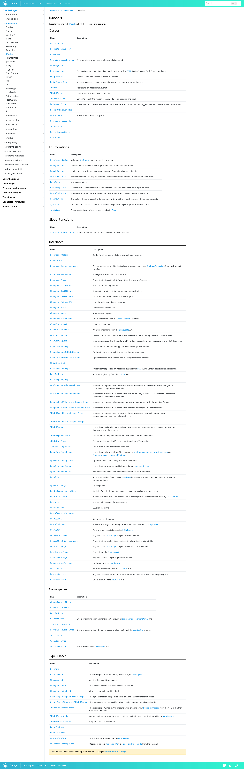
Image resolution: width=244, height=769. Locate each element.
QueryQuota (56, 519)
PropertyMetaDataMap (61, 110)
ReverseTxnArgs (58, 546)
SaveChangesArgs (58, 557)
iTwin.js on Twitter (224, 765)
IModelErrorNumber (60, 716)
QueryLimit (56, 502)
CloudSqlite (124, 329)
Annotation (11, 107)
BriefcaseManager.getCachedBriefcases (151, 452)
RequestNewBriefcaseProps (64, 541)
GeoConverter (174, 496)
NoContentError (58, 104)
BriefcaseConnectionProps (64, 266)
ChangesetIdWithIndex (61, 296)
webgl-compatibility (13, 169)
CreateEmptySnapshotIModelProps (67, 697)
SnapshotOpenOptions (61, 563)
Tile (7, 80)
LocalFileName (57, 733)
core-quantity (10, 142)
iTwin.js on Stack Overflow (230, 765)
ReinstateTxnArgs (59, 535)
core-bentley (10, 115)
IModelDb (126, 477)
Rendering (11, 46)
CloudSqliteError (59, 330)
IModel (53, 88)
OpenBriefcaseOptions (61, 460)
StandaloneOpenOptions (62, 744)
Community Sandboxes (53, 3)
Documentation (29, 3)
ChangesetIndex (58, 685)
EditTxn (122, 374)
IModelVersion (57, 99)
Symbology (11, 50)
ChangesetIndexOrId (60, 691)
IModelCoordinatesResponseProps (67, 421)
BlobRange (55, 669)
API (40, 3)
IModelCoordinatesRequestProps (66, 413)
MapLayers (11, 103)
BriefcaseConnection (156, 266)
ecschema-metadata (14, 155)
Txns (114, 210)
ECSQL (9, 65)
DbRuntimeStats (58, 363)
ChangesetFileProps (60, 285)
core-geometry (11, 120)
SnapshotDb (114, 563)
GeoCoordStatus (58, 176)
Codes (9, 31)
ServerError (56, 126)
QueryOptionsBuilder (61, 121)
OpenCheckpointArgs (60, 471)
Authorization (12, 96)
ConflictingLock (58, 335)
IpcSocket (10, 61)
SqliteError (56, 568)
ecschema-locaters (13, 151)
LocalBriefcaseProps (61, 452)
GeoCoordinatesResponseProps (65, 394)
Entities (9, 27)
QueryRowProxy (57, 524)
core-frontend (11, 14)
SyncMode (54, 204)
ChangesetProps (58, 307)
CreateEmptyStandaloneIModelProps (68, 702)
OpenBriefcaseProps (60, 466)
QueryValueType (58, 738)
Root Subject (113, 552)
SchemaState (56, 199)
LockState (55, 182)
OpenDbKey (55, 477)
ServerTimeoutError (60, 132)
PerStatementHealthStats (63, 491)
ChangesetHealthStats (61, 291)
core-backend (11, 18)
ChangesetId (56, 680)
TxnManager (111, 535)
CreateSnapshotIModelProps (64, 352)
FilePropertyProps (60, 380)
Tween (9, 76)
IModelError (56, 93)
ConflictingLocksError (62, 60)
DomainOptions (57, 171)
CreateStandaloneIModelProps (65, 357)
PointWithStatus (58, 497)
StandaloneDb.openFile (131, 744)
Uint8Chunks (56, 137)
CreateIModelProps (60, 346)
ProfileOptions (58, 188)
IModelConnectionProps (62, 708)
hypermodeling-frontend (16, 164)
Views (8, 38)
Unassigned (137, 674)
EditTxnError (57, 374)
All (7, 111)
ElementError (57, 619)
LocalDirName (57, 727)
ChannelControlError (61, 319)
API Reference (56, 10)
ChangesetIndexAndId (61, 302)
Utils (8, 84)
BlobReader (56, 54)
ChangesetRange (58, 313)
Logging (10, 69)
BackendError (57, 43)
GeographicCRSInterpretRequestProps (69, 402)
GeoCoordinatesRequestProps (65, 385)
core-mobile (10, 133)
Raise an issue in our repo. (115, 751)
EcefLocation (57, 71)
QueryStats (56, 530)
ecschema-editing (12, 146)
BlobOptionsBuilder (60, 49)
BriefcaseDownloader (61, 274)
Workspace (100, 646)
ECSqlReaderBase (58, 82)
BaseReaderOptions (60, 255)
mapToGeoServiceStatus (62, 232)
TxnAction (55, 210)
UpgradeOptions (58, 574)
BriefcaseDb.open (141, 466)
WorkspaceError (58, 646)
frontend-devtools (13, 160)
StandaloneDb (112, 744)
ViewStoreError (58, 580)
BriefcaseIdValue (59, 160)
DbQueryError (57, 65)
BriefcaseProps (58, 280)
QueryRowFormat (58, 193)
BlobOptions (56, 260)
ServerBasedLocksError (62, 630)
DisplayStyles (12, 42)
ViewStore (115, 579)
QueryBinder (56, 115)
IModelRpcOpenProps (60, 435)
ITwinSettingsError (60, 446)
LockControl (138, 630)
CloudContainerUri (60, 324)
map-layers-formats (14, 173)
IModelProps (56, 427)
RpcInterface (12, 57)
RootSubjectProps (59, 552)
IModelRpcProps (58, 441)
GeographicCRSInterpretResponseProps (70, 408)
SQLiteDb (123, 568)
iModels (9, 54)
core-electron (10, 124)
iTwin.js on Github (236, 765)
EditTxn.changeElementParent (135, 618)
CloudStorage (12, 73)
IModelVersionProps (60, 721)
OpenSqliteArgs (58, 485)
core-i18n (8, 137)
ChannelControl (124, 318)
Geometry (10, 34)
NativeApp (11, 88)
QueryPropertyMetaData (62, 513)
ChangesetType (57, 165)
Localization (11, 92)
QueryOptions (57, 508)
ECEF (129, 71)
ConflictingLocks (59, 341)
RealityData (11, 99)
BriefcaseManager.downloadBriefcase (109, 455)
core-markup (10, 129)
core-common (11, 23)
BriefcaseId (84, 160)
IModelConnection (151, 707)
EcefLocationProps (60, 369)
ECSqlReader (56, 76)
